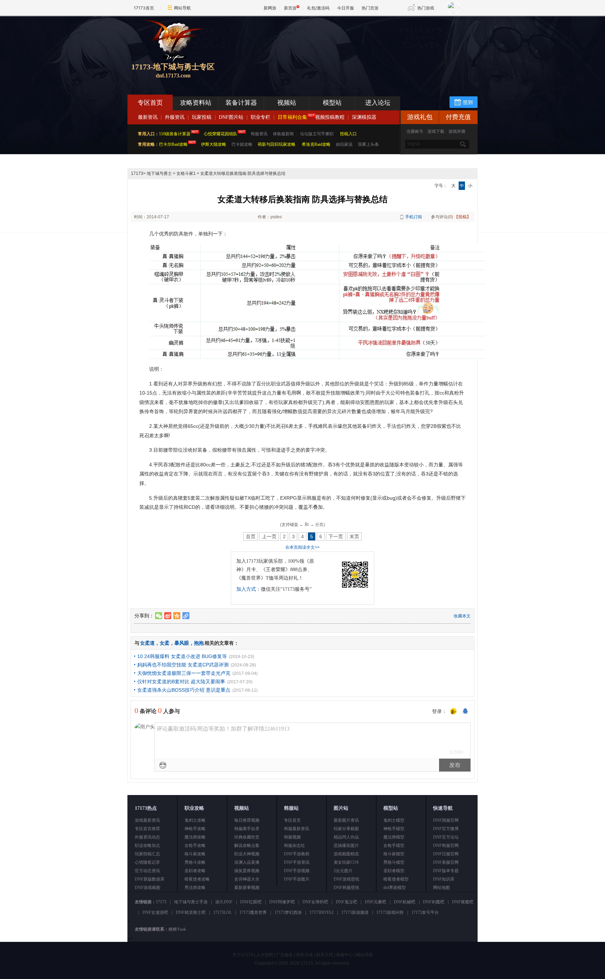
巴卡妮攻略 (241, 144)
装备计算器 (241, 102)
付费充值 (458, 117)
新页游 (290, 8)
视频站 (286, 102)
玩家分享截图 (346, 828)
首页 (251, 536)
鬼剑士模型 (393, 820)
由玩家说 (344, 144)
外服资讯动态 (147, 837)
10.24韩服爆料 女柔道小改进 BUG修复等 (182, 656)
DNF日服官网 (446, 853)
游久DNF (223, 901)
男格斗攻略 (195, 862)
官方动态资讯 (147, 870)
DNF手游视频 (297, 870)
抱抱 (199, 643)
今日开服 (345, 8)
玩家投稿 (201, 117)
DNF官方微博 (446, 828)
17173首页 (144, 8)
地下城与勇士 (159, 173)
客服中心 (344, 954)
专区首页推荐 (147, 828)
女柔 (164, 643)
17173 (137, 173)
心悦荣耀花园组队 (220, 133)
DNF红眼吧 (251, 901)
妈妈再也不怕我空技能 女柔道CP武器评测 (183, 665)
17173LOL (222, 912)
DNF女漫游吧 (155, 912)
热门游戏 (425, 8)
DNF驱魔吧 (462, 901)
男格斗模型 (393, 862)
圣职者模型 (393, 870)
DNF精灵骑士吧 (191, 912)
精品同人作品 (346, 837)
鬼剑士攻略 (195, 820)
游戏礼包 (419, 117)
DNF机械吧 (404, 901)
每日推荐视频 (246, 820)
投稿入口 (348, 133)
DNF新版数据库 (150, 879)
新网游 (270, 8)
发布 (454, 765)
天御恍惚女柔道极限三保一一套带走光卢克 (183, 673)
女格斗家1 (186, 173)
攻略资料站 (195, 102)
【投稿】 (462, 216)
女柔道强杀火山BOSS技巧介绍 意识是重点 (183, 690)
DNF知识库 (443, 879)
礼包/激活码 (318, 8)
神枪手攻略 (195, 828)
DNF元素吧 (375, 901)
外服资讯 (175, 117)
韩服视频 (292, 837)
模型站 (332, 102)
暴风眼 (181, 643)
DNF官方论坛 (446, 837)
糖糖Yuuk (177, 929)
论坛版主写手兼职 (317, 133)
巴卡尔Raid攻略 (173, 144)
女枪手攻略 (195, 845)
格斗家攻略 (195, 853)
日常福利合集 (292, 117)
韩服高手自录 (246, 828)
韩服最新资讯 (296, 828)
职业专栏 (260, 117)
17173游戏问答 (390, 912)
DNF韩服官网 (446, 845)
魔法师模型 (393, 837)
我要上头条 (368, 144)
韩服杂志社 (294, 845)
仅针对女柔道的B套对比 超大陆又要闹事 (181, 681)
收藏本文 (462, 616)
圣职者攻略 (195, 870)
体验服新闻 (283, 133)
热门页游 (370, 8)
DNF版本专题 (446, 870)
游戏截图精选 (346, 853)
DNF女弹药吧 (315, 901)
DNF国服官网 (446, 820)
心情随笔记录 (147, 862)
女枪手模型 (393, 845)
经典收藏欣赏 (246, 837)
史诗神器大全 (246, 879)
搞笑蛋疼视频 (246, 870)
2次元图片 (343, 870)
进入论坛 (377, 102)
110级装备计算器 (174, 133)
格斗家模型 (393, 853)
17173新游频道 (355, 912)
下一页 (335, 536)
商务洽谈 (304, 954)
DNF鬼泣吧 (346, 901)
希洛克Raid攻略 (316, 144)
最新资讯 (148, 117)
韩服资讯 (259, 133)
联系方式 (324, 954)
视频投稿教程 (330, 117)
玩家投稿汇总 (147, 853)
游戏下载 (435, 131)
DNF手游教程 (297, 853)
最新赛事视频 (246, 887)
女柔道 (147, 643)
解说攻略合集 (246, 845)
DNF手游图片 (297, 879)
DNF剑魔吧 (433, 901)
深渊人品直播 (246, 862)
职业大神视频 (246, 853)
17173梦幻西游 (288, 912)
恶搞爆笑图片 (346, 845)
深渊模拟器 (364, 117)
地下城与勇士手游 (191, 901)
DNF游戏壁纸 (346, 879)
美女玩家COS (346, 862)
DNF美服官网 (446, 862)
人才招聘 (264, 954)
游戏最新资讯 (147, 820)
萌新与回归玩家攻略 (276, 144)
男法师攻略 (195, 887)
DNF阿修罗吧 (282, 901)
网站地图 (441, 887)
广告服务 (284, 954)
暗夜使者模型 (396, 879)
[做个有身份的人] (453, 711)
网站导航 (182, 8)
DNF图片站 (231, 117)
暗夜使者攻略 (197, 879)
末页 (354, 536)
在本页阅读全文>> (302, 547)
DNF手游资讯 (297, 862)
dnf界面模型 (394, 887)
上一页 (269, 536)
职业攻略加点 (147, 845)
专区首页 (150, 102)
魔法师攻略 (195, 837)
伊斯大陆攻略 (213, 144)
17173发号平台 (425, 912)
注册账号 (414, 131)
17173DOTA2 (322, 912)
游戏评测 (456, 131)
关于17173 (242, 954)
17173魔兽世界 (253, 912)
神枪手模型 (393, 828)
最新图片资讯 (346, 820)
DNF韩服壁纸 (346, 887)
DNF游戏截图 (147, 887)
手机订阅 (413, 216)
